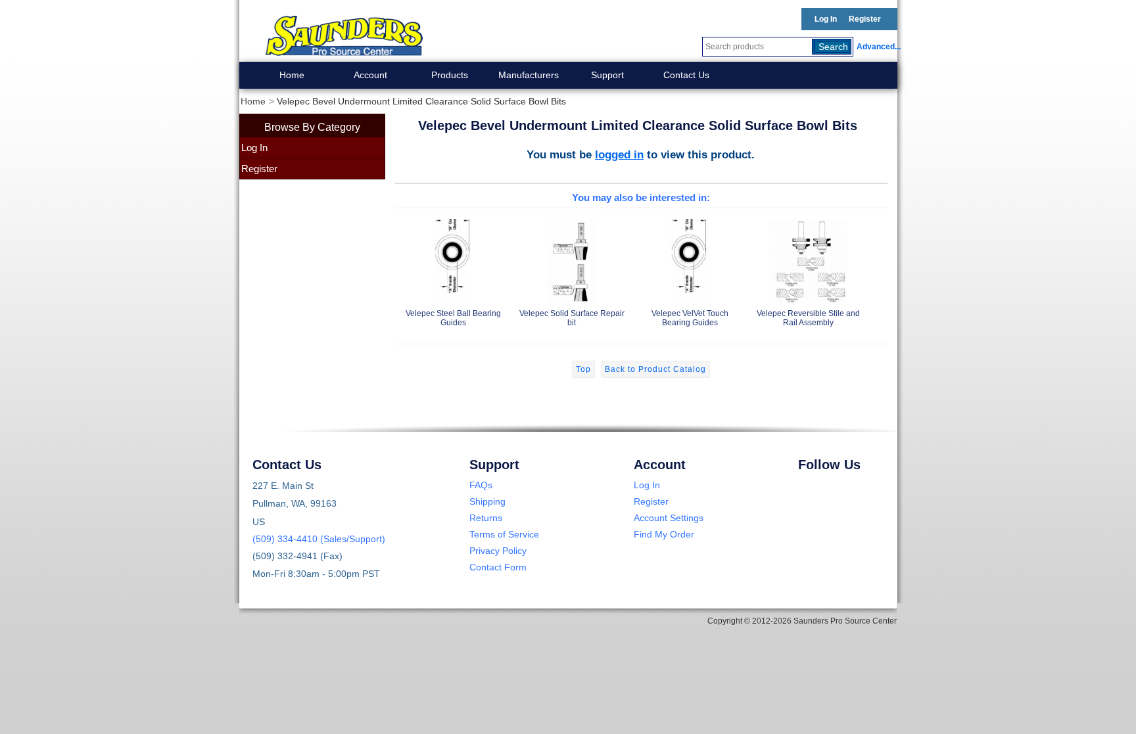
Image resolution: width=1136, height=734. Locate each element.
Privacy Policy (498, 550)
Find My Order (664, 534)
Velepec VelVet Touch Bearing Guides (689, 318)
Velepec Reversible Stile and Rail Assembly (808, 318)
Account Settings (668, 518)
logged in (619, 154)
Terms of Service (504, 534)
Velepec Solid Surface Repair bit (572, 318)
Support (607, 75)
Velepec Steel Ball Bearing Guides (453, 318)
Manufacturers (528, 75)
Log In (826, 19)
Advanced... (877, 46)
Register (865, 19)
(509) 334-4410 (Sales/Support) (318, 539)
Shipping (487, 501)
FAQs (480, 485)
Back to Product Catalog (655, 369)
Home (291, 75)
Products (449, 75)
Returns (485, 518)
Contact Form (498, 567)
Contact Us (686, 75)
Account (370, 75)
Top (583, 369)
